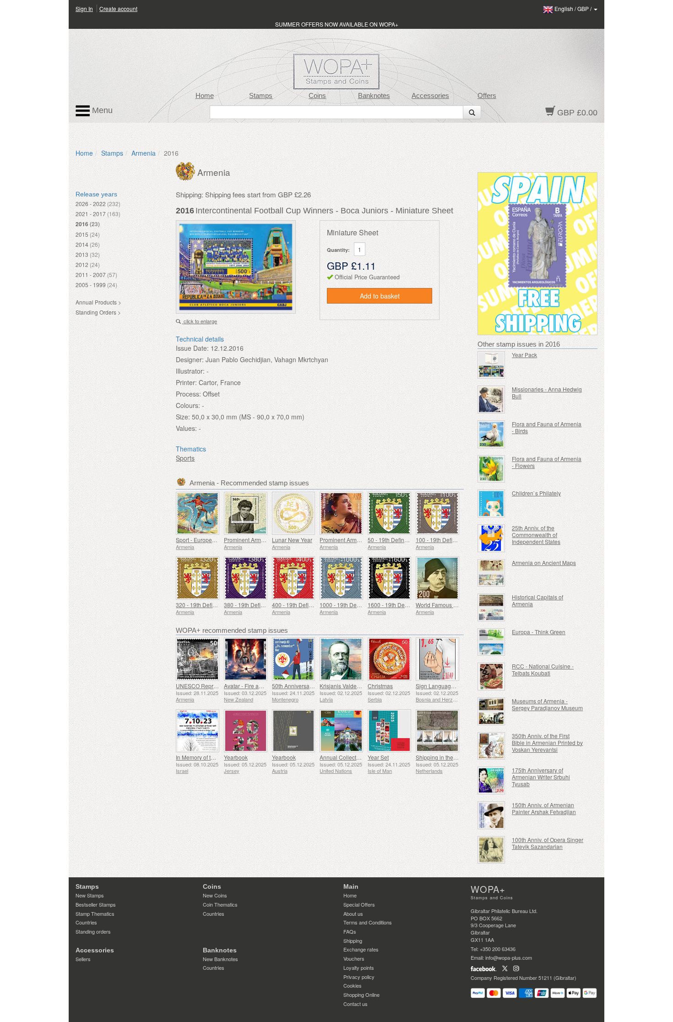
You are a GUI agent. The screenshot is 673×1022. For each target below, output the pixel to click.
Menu (101, 110)
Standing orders (93, 931)
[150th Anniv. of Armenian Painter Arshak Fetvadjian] (491, 815)
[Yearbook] (245, 731)
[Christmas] (389, 659)
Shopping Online (361, 994)
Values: (186, 428)
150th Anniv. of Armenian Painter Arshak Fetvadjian (544, 808)
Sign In (84, 8)
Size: (183, 416)
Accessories (430, 95)
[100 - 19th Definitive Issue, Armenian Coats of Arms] (437, 513)
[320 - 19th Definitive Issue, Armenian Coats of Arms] (197, 578)
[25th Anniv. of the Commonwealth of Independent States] (491, 538)
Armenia (143, 153)
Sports (185, 457)
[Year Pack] (491, 365)
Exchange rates (361, 949)
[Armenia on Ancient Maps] (491, 573)
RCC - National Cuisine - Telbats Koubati (543, 669)
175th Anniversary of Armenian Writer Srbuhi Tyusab (541, 777)
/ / (573, 8)
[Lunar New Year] (293, 513)
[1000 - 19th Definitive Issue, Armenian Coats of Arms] (341, 578)
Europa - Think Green (538, 632)
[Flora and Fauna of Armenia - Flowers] (491, 469)
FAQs (349, 931)
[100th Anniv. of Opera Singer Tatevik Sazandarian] (491, 850)
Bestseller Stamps (96, 904)
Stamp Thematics (95, 913)
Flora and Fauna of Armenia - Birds (546, 427)
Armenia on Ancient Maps (544, 562)
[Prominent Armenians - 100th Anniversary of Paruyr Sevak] (245, 513)
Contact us (355, 1003)
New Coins (215, 895)
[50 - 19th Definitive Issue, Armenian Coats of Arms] (389, 513)
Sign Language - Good (444, 686)
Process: (188, 393)
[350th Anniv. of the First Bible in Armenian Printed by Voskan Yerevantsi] (491, 746)
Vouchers (353, 958)
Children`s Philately (536, 493)
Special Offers (359, 904)
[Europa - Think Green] (491, 642)
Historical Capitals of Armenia (537, 600)
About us (353, 913)
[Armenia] (186, 170)
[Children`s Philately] (491, 503)
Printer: (186, 382)
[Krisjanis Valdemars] (341, 659)
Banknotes (374, 95)
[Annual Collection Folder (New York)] (341, 731)
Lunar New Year (292, 540)
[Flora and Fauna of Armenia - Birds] (491, 434)
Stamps (260, 95)
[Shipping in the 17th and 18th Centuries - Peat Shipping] (437, 731)
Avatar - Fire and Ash (250, 686)
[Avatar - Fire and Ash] (245, 659)
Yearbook (236, 757)
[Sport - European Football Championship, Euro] (197, 513)
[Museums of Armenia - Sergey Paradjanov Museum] (491, 711)
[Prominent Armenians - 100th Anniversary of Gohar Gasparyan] (341, 513)
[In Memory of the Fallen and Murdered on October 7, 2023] (197, 731)
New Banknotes (220, 958)
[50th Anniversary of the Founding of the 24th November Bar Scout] (293, 659)
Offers (487, 95)
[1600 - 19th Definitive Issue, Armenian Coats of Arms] (389, 578)
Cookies (352, 985)
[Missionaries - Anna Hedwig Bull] (491, 399)
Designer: (190, 359)
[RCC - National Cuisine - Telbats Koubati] (491, 676)
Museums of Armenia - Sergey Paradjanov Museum (547, 704)
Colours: (188, 405)
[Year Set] (389, 731)
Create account (118, 8)
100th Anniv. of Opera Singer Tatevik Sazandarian (547, 843)
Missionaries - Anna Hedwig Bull (547, 392)
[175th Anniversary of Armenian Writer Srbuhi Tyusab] (491, 780)
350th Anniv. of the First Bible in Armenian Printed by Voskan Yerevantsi (547, 742)
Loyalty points (358, 967)
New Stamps (90, 895)
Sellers (83, 958)
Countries (86, 922)
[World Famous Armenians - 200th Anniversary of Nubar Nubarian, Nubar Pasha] (437, 578)
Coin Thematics (220, 904)
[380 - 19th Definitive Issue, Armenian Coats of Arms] (245, 578)
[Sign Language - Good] (437, 659)
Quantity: (338, 249)
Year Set (378, 757)
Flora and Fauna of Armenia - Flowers (546, 462)
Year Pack (524, 355)
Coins (317, 95)
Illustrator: (190, 370)
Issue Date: (192, 348)
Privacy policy (358, 976)
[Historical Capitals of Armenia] (491, 607)
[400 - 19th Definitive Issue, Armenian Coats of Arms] (293, 578)
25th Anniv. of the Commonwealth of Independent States (536, 534)
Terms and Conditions (367, 922)
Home (204, 95)
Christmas (380, 686)
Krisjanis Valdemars (344, 686)
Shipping (352, 940)
